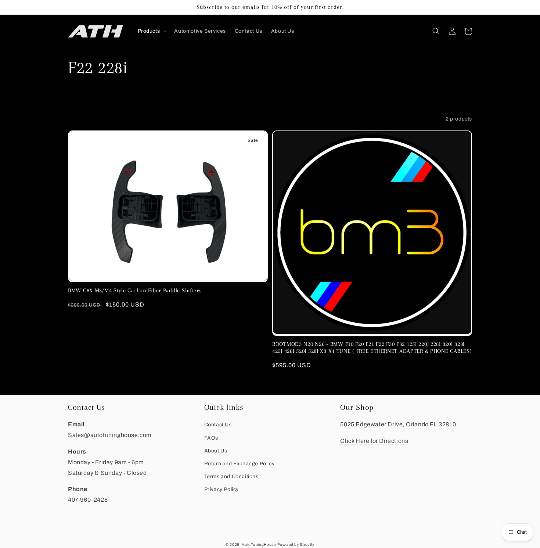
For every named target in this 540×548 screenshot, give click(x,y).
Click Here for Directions (374, 441)
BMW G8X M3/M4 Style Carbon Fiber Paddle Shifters (135, 290)
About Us (215, 451)
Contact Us (218, 424)
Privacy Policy (221, 489)
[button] (151, 31)
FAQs (211, 438)
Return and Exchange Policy (239, 463)
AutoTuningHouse (259, 544)
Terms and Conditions (231, 476)
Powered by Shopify (296, 544)
